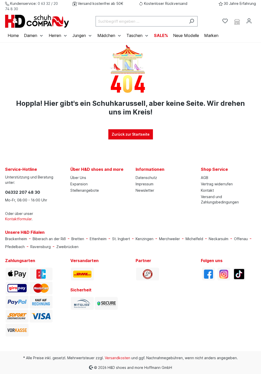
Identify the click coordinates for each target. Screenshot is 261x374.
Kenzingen (144, 239)
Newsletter (145, 190)
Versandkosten (117, 358)
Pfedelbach (15, 246)
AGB (204, 177)
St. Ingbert (121, 239)
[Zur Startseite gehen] (37, 21)
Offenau (241, 239)
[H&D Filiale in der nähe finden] (237, 21)
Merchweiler (169, 239)
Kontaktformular (18, 219)
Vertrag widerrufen (217, 184)
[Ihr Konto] (249, 21)
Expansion (79, 184)
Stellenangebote (84, 190)
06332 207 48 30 (22, 192)
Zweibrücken (67, 246)
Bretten (77, 239)
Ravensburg (40, 246)
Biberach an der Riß (49, 239)
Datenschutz (146, 177)
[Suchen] (192, 21)
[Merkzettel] (225, 21)
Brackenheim (16, 239)
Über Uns (78, 177)
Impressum (144, 184)
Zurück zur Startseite (131, 134)
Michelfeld (194, 239)
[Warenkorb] (258, 19)
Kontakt (207, 190)
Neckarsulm (218, 239)
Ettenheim (98, 239)
